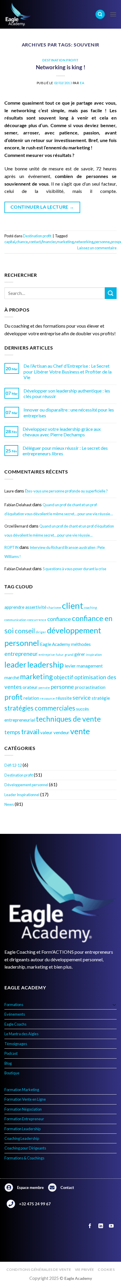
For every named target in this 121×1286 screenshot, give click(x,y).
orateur (30, 687)
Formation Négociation (23, 1109)
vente (80, 731)
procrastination (90, 687)
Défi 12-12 (13, 765)
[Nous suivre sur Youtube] (111, 1226)
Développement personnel (26, 784)
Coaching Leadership (21, 1138)
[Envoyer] (111, 293)
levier (70, 665)
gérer (79, 654)
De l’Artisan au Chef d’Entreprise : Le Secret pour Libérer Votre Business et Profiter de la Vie (67, 371)
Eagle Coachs (15, 1024)
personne (62, 686)
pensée (44, 687)
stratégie (101, 698)
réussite (64, 698)
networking (84, 241)
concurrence (36, 620)
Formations (13, 1004)
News (9, 804)
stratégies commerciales (39, 708)
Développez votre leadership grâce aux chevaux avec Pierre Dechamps (62, 431)
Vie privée (84, 1269)
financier (49, 241)
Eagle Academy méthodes (65, 644)
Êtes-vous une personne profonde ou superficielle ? (66, 491)
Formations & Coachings (24, 1158)
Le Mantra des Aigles (21, 1033)
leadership (45, 664)
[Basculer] (114, 1004)
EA (82, 83)
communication (15, 620)
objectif (63, 677)
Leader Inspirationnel (21, 794)
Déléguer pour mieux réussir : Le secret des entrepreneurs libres (65, 450)
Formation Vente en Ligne (25, 1099)
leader (15, 664)
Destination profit (18, 775)
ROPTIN (11, 547)
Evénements (14, 1014)
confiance (59, 619)
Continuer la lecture (42, 207)
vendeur (61, 732)
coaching (90, 607)
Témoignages (15, 1043)
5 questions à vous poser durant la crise (74, 568)
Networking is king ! (60, 67)
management (90, 665)
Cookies (106, 1269)
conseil (25, 631)
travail (30, 732)
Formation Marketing (21, 1089)
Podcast (11, 1053)
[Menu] (113, 14)
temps (12, 732)
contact (35, 241)
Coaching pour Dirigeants (25, 1148)
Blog (8, 1063)
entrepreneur (21, 653)
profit (13, 697)
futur (60, 654)
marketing (36, 676)
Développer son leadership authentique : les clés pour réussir (66, 393)
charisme (54, 607)
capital (9, 241)
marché (11, 677)
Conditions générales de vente (38, 1269)
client (72, 605)
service (82, 697)
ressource (47, 698)
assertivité (35, 607)
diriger (41, 632)
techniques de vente (68, 719)
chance (22, 241)
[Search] (100, 14)
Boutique (11, 1073)
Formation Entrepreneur (24, 1118)
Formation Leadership (22, 1128)
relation (31, 698)
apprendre (14, 607)
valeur (46, 732)
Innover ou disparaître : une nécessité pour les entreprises (68, 412)
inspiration (94, 654)
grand (69, 654)
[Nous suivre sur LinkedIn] (100, 1226)
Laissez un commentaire (97, 248)
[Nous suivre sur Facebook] (90, 1226)
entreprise (46, 654)
